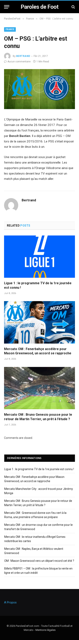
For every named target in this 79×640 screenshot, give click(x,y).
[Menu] (6, 6)
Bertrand (23, 56)
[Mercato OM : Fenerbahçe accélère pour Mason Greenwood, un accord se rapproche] (39, 322)
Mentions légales (45, 629)
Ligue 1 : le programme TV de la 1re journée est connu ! (39, 469)
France (10, 29)
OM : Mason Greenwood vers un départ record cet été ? (39, 560)
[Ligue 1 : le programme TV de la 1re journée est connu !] (39, 256)
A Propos (10, 602)
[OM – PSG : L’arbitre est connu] (39, 108)
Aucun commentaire (19, 61)
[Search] (73, 6)
